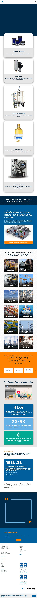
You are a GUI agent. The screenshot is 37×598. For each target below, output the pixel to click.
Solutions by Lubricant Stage (5, 548)
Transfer (20, 548)
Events (2, 564)
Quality (20, 554)
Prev (2, 370)
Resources (2, 569)
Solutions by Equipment (4, 547)
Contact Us (2, 566)
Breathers (21, 546)
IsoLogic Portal (3, 556)
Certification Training (4, 552)
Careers (2, 565)
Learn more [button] (26, 596)
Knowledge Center (4, 570)
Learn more (7, 21)
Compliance (2, 572)
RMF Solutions (21, 551)
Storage (20, 547)
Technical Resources (4, 571)
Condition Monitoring (22, 550)
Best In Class (9, 9)
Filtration (20, 549)
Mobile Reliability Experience (5, 553)
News (1, 563)
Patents (2, 573)
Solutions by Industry (4, 546)
